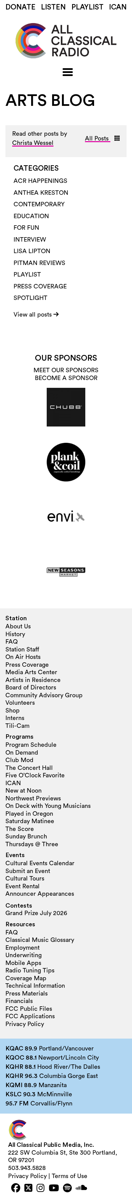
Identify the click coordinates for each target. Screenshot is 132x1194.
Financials (19, 1001)
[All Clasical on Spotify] (67, 1188)
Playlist (87, 7)
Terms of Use (69, 1176)
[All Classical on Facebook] (15, 1188)
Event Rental (22, 886)
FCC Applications (30, 1016)
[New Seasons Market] (66, 572)
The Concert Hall (29, 768)
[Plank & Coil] (66, 462)
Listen (53, 7)
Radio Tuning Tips (29, 970)
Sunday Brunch (26, 836)
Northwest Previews (33, 798)
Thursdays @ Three (31, 844)
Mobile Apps (23, 963)
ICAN (118, 7)
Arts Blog (50, 101)
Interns (14, 718)
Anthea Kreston (41, 193)
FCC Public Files (28, 1009)
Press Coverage (40, 286)
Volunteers (20, 703)
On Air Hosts (23, 657)
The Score (19, 829)
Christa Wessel (32, 143)
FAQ (11, 642)
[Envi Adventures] (66, 517)
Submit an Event (27, 871)
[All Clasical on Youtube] (54, 1188)
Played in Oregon (29, 814)
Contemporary (39, 204)
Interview (30, 239)
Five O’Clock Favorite (35, 775)
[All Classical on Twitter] (28, 1188)
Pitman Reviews (39, 263)
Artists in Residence (33, 680)
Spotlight (30, 298)
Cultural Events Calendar (39, 863)
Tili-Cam (17, 726)
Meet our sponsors (66, 370)
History (15, 634)
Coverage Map (25, 978)
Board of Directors (30, 687)
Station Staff (22, 649)
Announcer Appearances (39, 894)
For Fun (26, 228)
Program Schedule (31, 745)
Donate (20, 7)
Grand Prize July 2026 (36, 913)
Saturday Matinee (29, 821)
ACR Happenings (40, 181)
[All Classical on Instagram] (41, 1188)
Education (31, 216)
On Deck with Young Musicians (48, 806)
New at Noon (23, 791)
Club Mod (19, 760)
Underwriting (23, 955)
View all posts (33, 314)
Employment (22, 948)
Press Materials (26, 993)
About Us (18, 626)
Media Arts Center (31, 672)
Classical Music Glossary (39, 940)
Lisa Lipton (32, 251)
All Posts (97, 138)
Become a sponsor (66, 378)
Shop (12, 710)
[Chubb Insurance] (66, 407)
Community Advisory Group (44, 695)
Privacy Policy (24, 1024)
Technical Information (35, 986)
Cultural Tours (24, 878)
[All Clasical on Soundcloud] (81, 1188)
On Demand (21, 753)
